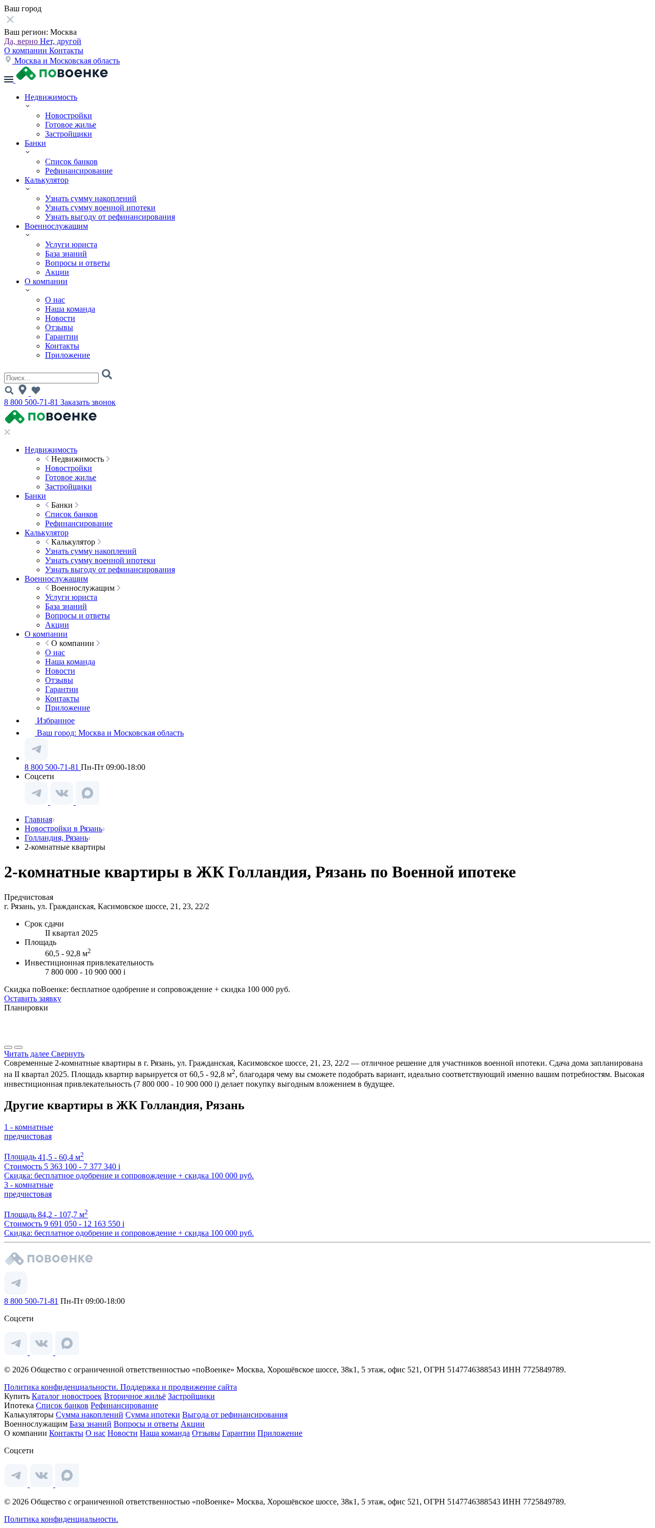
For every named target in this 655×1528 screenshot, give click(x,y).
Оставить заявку (32, 998)
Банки (35, 143)
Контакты (66, 50)
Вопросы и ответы (77, 263)
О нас (55, 299)
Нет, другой (60, 41)
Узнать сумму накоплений (91, 198)
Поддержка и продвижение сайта (178, 1387)
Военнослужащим (56, 226)
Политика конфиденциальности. (62, 1387)
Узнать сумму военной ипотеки (100, 207)
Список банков (71, 161)
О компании (26, 50)
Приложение (67, 355)
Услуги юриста (71, 244)
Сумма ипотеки (152, 1414)
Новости (60, 318)
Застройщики (68, 134)
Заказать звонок (88, 402)
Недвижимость (51, 97)
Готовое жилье (70, 124)
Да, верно (22, 41)
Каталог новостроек (67, 1396)
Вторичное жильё (135, 1396)
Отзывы (59, 327)
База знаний (66, 253)
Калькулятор (47, 180)
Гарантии (61, 336)
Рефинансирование (79, 170)
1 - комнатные (28, 1127)
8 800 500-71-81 (32, 402)
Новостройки (68, 115)
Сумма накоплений (89, 1414)
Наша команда (70, 309)
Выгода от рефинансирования (235, 1414)
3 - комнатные (28, 1184)
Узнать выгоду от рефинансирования (110, 216)
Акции (57, 272)
